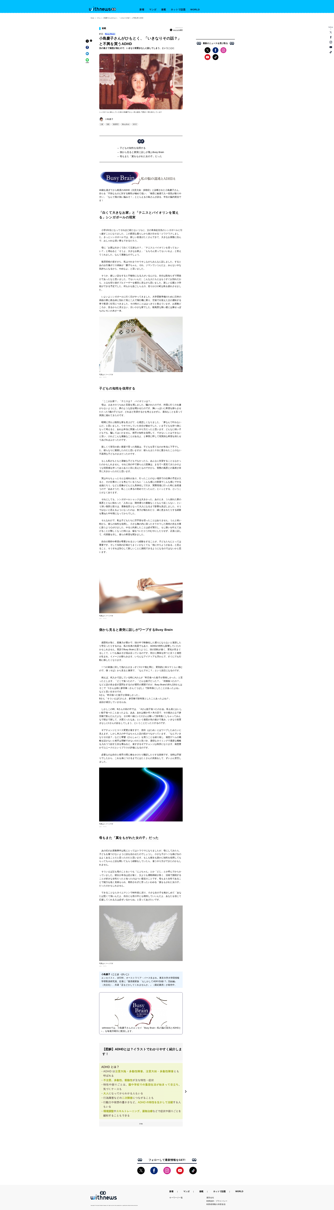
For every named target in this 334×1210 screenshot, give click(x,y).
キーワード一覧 (176, 1198)
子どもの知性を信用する (133, 148)
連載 (163, 9)
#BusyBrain (125, 124)
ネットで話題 (178, 9)
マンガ (153, 9)
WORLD (195, 9)
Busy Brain (110, 34)
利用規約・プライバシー (217, 1201)
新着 (141, 9)
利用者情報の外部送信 (216, 1204)
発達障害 (116, 124)
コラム (99, 18)
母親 (107, 124)
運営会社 (210, 1198)
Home (92, 18)
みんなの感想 (178, 30)
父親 (101, 124)
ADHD (135, 124)
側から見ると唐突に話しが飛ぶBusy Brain (142, 152)
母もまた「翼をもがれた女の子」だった (141, 156)
